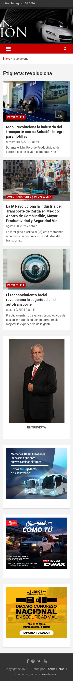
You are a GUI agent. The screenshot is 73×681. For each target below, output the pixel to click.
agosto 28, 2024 (16, 226)
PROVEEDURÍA (15, 117)
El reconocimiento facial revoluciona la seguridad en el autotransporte (31, 300)
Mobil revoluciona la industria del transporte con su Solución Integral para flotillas (35, 132)
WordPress (49, 674)
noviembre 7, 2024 (18, 141)
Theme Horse (55, 669)
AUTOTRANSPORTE (19, 196)
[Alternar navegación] (8, 49)
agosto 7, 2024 (15, 309)
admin (36, 141)
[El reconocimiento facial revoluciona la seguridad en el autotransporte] (36, 269)
